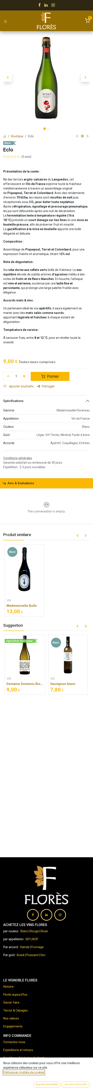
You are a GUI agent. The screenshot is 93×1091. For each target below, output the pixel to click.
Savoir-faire (11, 1002)
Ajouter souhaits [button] (21, 386)
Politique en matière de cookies (23, 1072)
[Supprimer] (8, 376)
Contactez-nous (14, 1042)
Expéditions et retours (18, 1050)
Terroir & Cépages (15, 1010)
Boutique (17, 136)
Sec (42, 955)
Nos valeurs (11, 1018)
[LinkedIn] (45, 5)
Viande (24, 947)
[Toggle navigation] (5, 21)
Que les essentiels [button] (46, 1084)
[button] (7, 77)
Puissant (32, 955)
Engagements (12, 1026)
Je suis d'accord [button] (75, 1084)
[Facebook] (39, 5)
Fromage (37, 947)
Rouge (34, 931)
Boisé (21, 955)
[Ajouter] (24, 376)
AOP (35, 939)
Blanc (24, 931)
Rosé (44, 931)
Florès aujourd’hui (15, 994)
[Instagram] (53, 5)
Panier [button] (52, 376)
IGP (28, 939)
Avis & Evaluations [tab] (20, 483)
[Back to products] (82, 136)
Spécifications (13, 401)
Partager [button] (48, 386)
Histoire (8, 986)
